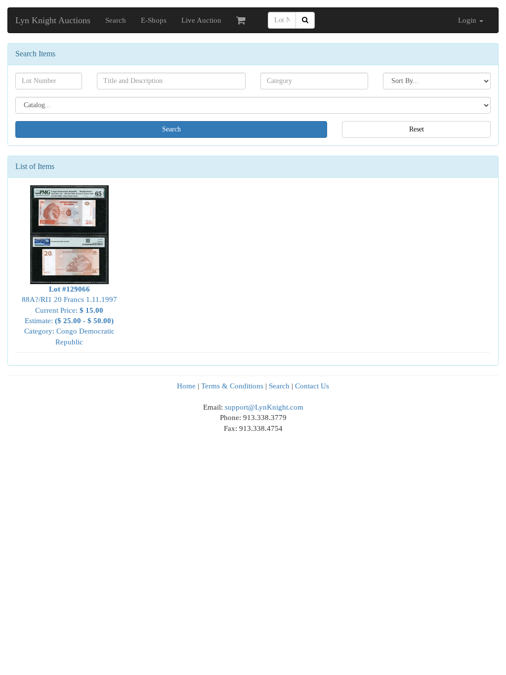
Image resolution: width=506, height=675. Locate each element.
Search (115, 20)
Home (186, 386)
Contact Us (312, 386)
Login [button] (468, 20)
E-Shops (154, 20)
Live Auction (201, 20)
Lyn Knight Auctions (52, 20)
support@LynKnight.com (264, 407)
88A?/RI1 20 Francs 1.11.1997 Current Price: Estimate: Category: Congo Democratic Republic (69, 315)
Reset (416, 129)
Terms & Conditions (232, 386)
